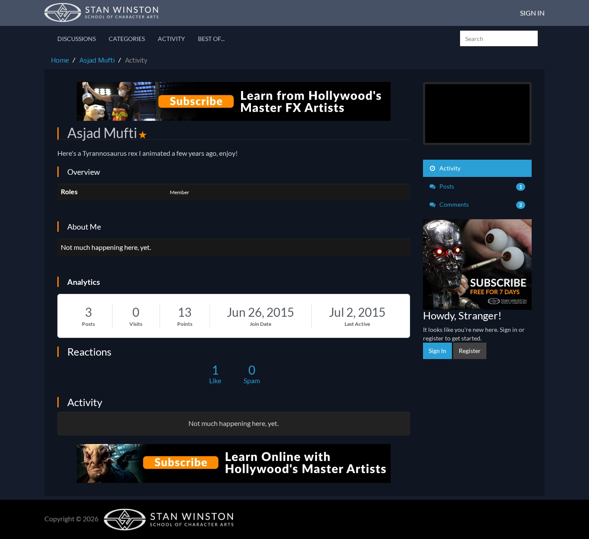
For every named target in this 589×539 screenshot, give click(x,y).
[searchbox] (499, 38)
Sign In (532, 13)
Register (470, 350)
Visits (135, 324)
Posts (88, 324)
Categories (127, 38)
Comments (480, 204)
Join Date (260, 324)
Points (184, 324)
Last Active (357, 324)
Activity (171, 38)
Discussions (76, 38)
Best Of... (211, 38)
